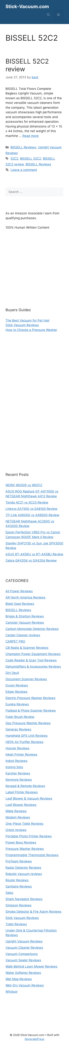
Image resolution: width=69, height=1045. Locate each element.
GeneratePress (34, 1039)
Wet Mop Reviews (19, 979)
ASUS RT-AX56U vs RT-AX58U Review (34, 554)
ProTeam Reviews (19, 861)
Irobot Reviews (16, 761)
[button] (48, 14)
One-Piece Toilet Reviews (24, 823)
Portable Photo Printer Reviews (29, 836)
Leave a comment (23, 170)
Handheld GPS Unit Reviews (27, 736)
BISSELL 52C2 (30, 158)
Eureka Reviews (17, 704)
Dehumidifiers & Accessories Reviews (33, 666)
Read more (30, 136)
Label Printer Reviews (22, 792)
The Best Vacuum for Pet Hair (27, 320)
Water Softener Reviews (23, 973)
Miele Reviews (16, 811)
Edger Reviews (16, 692)
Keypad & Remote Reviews (25, 786)
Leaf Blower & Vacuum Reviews (29, 798)
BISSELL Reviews (23, 147)
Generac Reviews (18, 729)
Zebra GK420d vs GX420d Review (31, 560)
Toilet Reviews (16, 924)
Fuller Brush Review (20, 717)
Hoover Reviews (17, 748)
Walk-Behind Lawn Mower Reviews (31, 966)
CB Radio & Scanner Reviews (27, 648)
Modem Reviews (18, 817)
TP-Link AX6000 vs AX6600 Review (32, 515)
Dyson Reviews (17, 685)
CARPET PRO (15, 641)
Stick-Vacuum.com (27, 6)
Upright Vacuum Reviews (24, 941)
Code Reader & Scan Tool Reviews (31, 660)
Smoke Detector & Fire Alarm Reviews (33, 911)
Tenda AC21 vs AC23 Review (27, 502)
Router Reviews (17, 880)
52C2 (14, 158)
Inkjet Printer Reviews (21, 754)
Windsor (12, 991)
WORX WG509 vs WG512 (24, 485)
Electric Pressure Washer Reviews (30, 698)
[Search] (58, 192)
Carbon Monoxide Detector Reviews (32, 629)
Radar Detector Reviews (23, 867)
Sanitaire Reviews (19, 886)
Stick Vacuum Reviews (22, 325)
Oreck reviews (16, 830)
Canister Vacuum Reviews (25, 622)
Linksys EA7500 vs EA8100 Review (31, 509)
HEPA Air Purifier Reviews (24, 742)
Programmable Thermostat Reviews (32, 855)
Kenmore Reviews (19, 779)
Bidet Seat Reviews (20, 604)
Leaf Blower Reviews (21, 805)
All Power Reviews (19, 591)
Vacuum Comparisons (22, 954)
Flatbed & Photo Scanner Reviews (31, 710)
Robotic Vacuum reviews (24, 874)
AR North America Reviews (25, 597)
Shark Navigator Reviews (24, 899)
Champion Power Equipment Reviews (33, 654)
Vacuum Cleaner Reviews (24, 947)
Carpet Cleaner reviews (23, 635)
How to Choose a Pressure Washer (31, 330)
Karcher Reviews (18, 773)
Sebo (9, 893)
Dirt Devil (12, 673)
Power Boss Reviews (21, 842)
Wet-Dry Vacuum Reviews (25, 985)
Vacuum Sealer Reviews (23, 960)
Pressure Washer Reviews (25, 849)
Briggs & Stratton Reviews (25, 616)
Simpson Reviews (18, 905)
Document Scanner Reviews (26, 679)
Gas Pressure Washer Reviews (28, 723)
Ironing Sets (14, 767)
